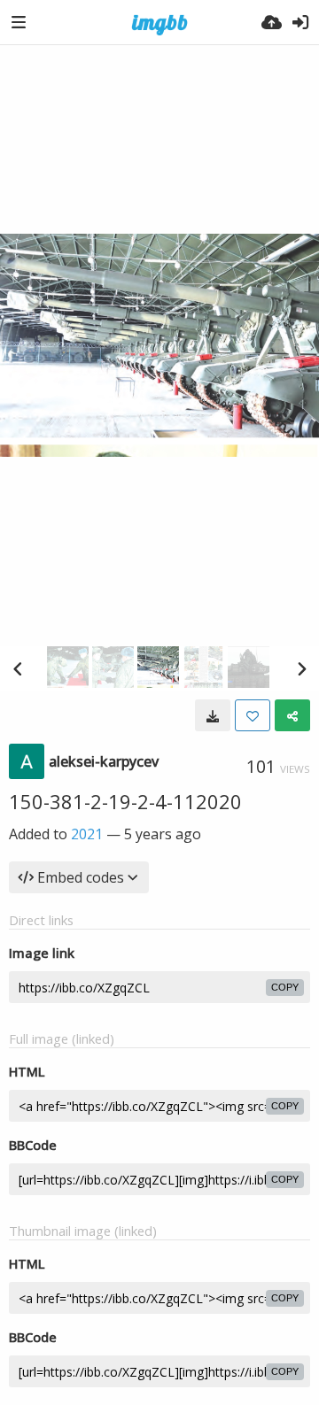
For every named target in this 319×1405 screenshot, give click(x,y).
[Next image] (301, 668)
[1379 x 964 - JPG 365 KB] (212, 715)
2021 (87, 834)
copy (285, 987)
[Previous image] (17, 668)
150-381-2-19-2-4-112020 (125, 801)
